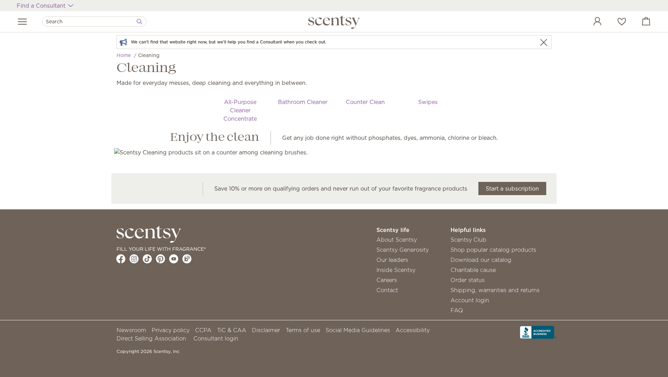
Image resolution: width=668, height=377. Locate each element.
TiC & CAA (231, 330)
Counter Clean (365, 102)
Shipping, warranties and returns (495, 290)
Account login (470, 300)
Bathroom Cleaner (302, 102)
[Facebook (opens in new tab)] (121, 258)
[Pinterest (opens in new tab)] (160, 258)
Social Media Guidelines (358, 330)
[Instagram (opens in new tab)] (134, 258)
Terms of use (303, 330)
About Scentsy (396, 239)
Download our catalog (481, 260)
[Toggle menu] (22, 21)
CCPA (203, 330)
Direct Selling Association (151, 338)
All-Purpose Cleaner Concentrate (240, 110)
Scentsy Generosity (402, 250)
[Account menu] (590, 22)
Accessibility (413, 330)
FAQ (457, 310)
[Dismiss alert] (543, 42)
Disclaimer (266, 330)
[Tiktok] (147, 258)
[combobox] (94, 21)
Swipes (428, 102)
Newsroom (131, 330)
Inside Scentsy (395, 270)
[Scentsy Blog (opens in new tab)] (187, 258)
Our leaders (392, 260)
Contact (387, 290)
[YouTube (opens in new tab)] (174, 258)
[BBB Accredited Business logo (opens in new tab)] (538, 332)
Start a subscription (512, 188)
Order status (468, 280)
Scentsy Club (468, 239)
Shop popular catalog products (493, 250)
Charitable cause (473, 270)
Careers (386, 280)
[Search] (139, 21)
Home (124, 55)
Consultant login (215, 338)
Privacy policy (171, 330)
